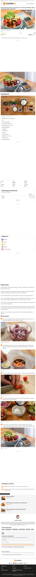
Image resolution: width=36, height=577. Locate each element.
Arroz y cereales (8, 529)
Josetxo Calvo (3, 33)
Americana (28, 529)
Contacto (25, 566)
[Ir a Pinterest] (20, 563)
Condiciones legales (10, 546)
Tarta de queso (6, 0)
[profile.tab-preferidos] (1, 34)
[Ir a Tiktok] (18, 563)
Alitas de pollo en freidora (17, 0)
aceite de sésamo (10, 125)
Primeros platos (15, 529)
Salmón (3, 529)
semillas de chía (9, 135)
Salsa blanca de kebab (25, 0)
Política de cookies (4, 570)
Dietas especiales (22, 529)
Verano (32, 529)
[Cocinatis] (9, 3)
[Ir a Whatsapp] (22, 563)
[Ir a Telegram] (24, 563)
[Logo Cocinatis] (18, 560)
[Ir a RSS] (26, 563)
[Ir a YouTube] (15, 563)
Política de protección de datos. (19, 546)
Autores (13, 566)
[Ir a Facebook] (9, 563)
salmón (6, 309)
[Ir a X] (11, 563)
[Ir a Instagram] (13, 563)
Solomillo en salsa (33, 0)
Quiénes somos (3, 566)
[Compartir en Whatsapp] (3, 34)
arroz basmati (7, 302)
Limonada (10, 0)
